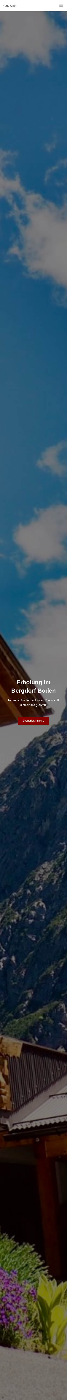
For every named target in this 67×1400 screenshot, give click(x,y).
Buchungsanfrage (33, 721)
